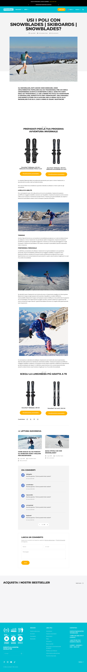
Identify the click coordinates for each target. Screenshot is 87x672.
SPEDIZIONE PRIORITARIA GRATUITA (43, 4)
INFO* (26, 9)
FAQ (47, 639)
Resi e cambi (49, 644)
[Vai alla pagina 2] (47, 524)
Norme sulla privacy (50, 540)
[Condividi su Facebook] (27, 419)
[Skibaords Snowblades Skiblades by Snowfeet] (43, 331)
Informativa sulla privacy (53, 653)
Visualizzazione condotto (31, 173)
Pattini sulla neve (35, 631)
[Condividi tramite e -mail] (37, 419)
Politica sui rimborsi (51, 650)
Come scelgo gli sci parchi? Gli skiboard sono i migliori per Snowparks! (29, 453)
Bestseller (33, 639)
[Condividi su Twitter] (30, 419)
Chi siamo (49, 641)
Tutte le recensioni (51, 633)
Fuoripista (33, 636)
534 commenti (50, 458)
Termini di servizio (60, 540)
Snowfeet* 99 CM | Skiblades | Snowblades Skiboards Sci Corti (58, 608)
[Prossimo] (58, 4)
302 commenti (23, 460)
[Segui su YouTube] (11, 662)
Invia (25, 562)
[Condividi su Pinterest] (34, 419)
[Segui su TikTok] (14, 662)
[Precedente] (28, 4)
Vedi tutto (61, 9)
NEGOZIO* (18, 9)
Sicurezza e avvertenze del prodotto (53, 647)
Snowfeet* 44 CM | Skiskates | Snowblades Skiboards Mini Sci (9, 608)
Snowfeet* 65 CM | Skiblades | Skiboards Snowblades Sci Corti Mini (41, 608)
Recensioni (49, 636)
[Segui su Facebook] (4, 662)
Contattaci (49, 631)
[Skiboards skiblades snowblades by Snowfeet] (43, 276)
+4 (12, 615)
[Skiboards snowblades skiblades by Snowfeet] (43, 216)
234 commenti (54, 33)
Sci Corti (32, 633)
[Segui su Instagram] (8, 662)
